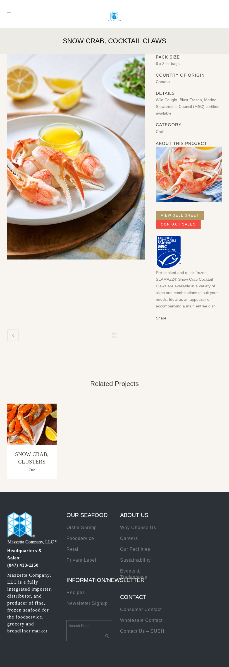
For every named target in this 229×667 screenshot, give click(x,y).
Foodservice (80, 538)
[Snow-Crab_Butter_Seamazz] (76, 159)
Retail (73, 549)
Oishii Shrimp (81, 527)
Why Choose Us (138, 527)
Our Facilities (135, 549)
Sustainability (135, 560)
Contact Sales (178, 224)
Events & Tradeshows (133, 574)
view (32, 425)
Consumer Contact (141, 609)
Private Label (81, 560)
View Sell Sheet (180, 215)
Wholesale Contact (141, 620)
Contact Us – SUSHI (143, 631)
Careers (129, 538)
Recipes (75, 592)
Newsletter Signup (87, 603)
